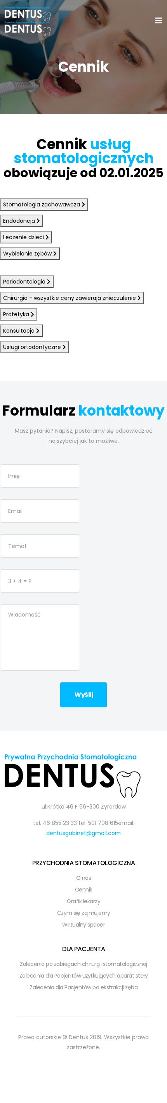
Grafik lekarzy (83, 901)
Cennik (83, 889)
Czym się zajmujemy (83, 913)
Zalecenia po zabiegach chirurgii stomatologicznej (83, 964)
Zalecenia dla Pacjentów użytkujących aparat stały (83, 976)
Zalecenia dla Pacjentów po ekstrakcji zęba (83, 987)
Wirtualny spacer (83, 925)
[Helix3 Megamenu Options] (158, 21)
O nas (83, 878)
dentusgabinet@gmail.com (83, 833)
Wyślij (84, 694)
